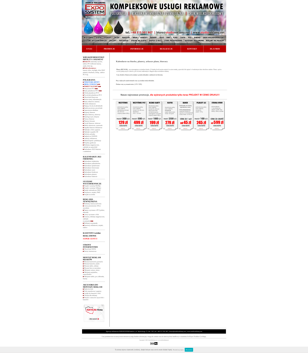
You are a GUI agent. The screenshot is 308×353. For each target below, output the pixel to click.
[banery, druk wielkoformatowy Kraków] (185, 132)
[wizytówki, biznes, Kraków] (154, 132)
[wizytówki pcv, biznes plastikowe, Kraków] (138, 132)
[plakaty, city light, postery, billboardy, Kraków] (201, 132)
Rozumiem (189, 349)
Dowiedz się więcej (178, 349)
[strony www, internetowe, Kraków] (218, 132)
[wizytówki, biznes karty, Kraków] (122, 132)
